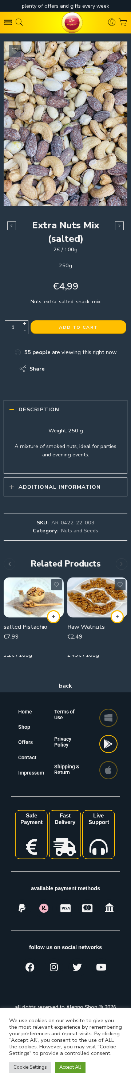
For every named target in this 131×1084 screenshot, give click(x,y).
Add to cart (78, 327)
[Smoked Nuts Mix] (119, 225)
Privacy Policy (62, 742)
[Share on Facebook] (71, 368)
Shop (24, 727)
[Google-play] (108, 744)
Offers (25, 742)
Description (39, 409)
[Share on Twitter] (56, 368)
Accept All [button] (70, 1067)
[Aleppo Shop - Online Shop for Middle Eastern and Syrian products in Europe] (65, 22)
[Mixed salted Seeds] (11, 225)
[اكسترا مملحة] (65, 123)
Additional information (60, 487)
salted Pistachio (25, 627)
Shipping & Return (66, 769)
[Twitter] (77, 967)
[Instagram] (54, 967)
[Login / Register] (111, 22)
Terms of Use (64, 714)
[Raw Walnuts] (97, 597)
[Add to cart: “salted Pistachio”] (53, 616)
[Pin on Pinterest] (85, 368)
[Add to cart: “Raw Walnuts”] (117, 616)
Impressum (31, 773)
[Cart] (122, 22)
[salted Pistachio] (34, 597)
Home (25, 712)
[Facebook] (30, 967)
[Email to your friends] (100, 368)
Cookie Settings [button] (30, 1067)
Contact (27, 757)
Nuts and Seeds (79, 530)
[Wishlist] (15, 51)
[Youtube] (101, 967)
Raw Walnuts (86, 627)
